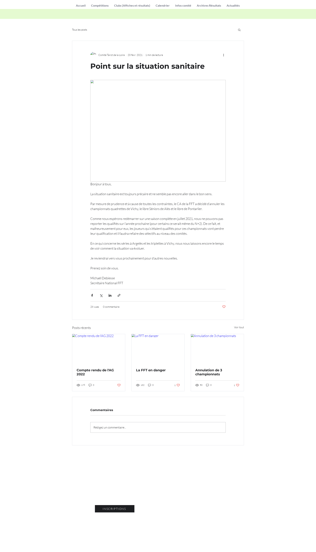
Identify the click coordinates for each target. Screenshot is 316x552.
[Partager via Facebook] (92, 295)
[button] (99, 5)
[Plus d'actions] (223, 55)
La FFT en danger (151, 370)
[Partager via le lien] (119, 295)
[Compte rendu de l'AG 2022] (98, 349)
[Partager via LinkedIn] (110, 295)
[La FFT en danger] (158, 349)
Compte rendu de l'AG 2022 (95, 372)
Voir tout (239, 327)
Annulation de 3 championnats (208, 372)
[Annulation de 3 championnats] (217, 349)
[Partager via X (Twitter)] (101, 295)
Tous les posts (79, 29)
